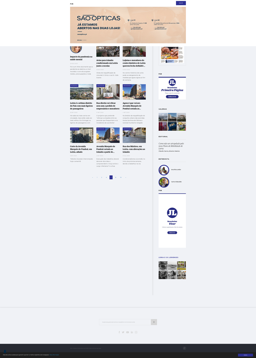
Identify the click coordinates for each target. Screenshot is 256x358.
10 (121, 177)
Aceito (245, 355)
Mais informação (54, 355)
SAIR (181, 3)
